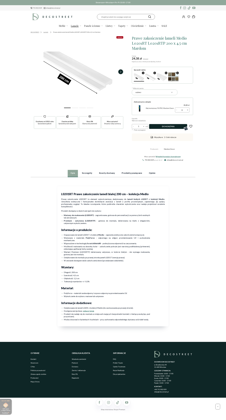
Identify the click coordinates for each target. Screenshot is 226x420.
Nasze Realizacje (118, 370)
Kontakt (33, 359)
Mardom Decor (169, 149)
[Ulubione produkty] (188, 16)
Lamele (75, 25)
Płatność (75, 363)
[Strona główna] (52, 16)
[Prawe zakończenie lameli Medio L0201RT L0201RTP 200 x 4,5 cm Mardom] (78, 70)
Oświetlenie (137, 25)
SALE (164, 25)
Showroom (34, 363)
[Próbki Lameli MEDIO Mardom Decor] (173, 77)
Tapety (121, 25)
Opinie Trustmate (119, 367)
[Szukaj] (149, 17)
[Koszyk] (194, 17)
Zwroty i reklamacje (79, 370)
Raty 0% (75, 374)
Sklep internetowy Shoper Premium (113, 409)
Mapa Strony (35, 382)
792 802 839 (37, 8)
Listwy (109, 25)
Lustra (152, 25)
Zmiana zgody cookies (38, 374)
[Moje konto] (183, 16)
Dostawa (75, 367)
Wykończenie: (138, 88)
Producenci (34, 378)
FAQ (114, 359)
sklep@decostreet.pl (53, 8)
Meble (62, 25)
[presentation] (36, 71)
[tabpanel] (113, 254)
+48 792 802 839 (160, 389)
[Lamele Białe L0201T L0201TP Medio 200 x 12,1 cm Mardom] (162, 77)
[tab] (73, 173)
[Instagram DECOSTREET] (184, 8)
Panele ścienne (92, 25)
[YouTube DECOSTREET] (193, 8)
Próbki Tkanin (118, 363)
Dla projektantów (119, 374)
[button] (67, 107)
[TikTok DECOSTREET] (189, 8)
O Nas (33, 367)
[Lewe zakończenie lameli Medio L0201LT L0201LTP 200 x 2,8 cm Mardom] (150, 77)
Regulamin (75, 378)
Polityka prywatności (38, 370)
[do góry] (217, 406)
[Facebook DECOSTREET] (180, 8)
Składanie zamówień (79, 359)
